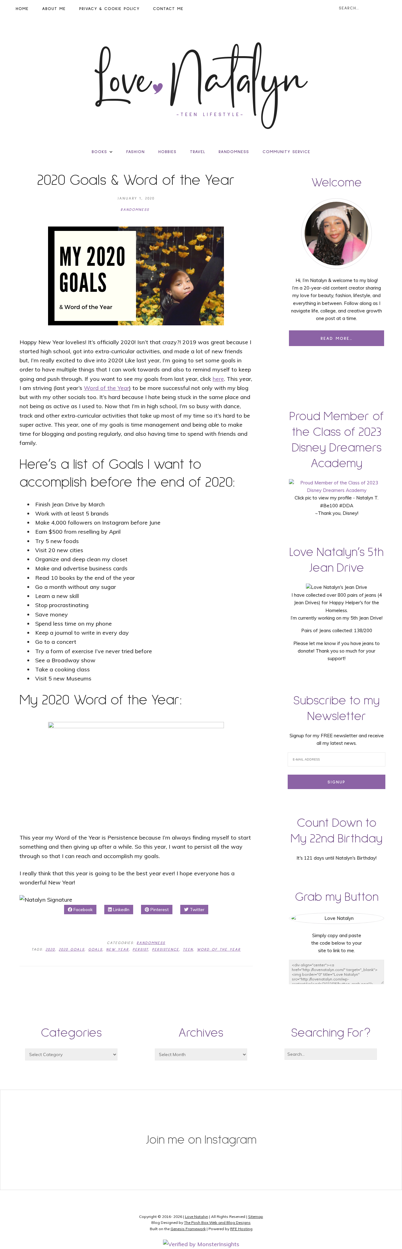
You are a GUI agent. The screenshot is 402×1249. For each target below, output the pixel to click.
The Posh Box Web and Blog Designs (217, 1222)
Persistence (165, 950)
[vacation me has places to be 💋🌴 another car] (167, 1123)
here (218, 378)
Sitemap (255, 1216)
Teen (188, 950)
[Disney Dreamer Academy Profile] (336, 490)
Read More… (336, 338)
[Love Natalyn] (201, 85)
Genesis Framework (188, 1228)
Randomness (135, 210)
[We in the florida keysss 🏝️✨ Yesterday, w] (368, 1169)
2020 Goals (71, 950)
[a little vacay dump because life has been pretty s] (100, 1116)
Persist (140, 950)
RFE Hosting (241, 1228)
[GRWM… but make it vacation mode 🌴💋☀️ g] (301, 1131)
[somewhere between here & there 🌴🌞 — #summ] (234, 1116)
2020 (50, 950)
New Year (117, 950)
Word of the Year (106, 388)
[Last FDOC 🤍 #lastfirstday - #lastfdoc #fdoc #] (33, 1116)
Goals (95, 950)
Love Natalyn (196, 1216)
